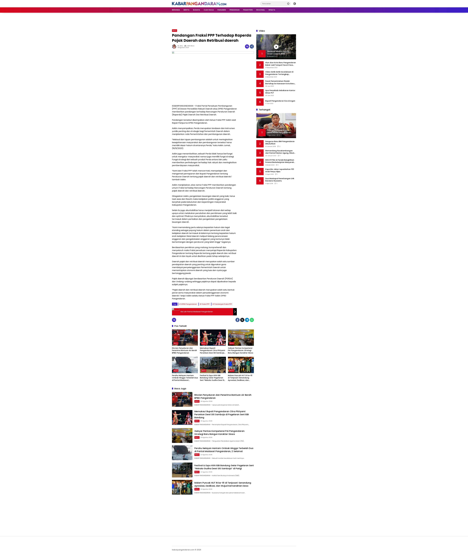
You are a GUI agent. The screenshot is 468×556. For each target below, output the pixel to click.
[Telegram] (247, 320)
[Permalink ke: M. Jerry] (175, 46)
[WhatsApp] (252, 320)
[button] (288, 4)
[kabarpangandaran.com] (199, 3)
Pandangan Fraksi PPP (223, 304)
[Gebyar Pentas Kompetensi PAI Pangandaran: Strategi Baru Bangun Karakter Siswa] (241, 337)
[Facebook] (237, 320)
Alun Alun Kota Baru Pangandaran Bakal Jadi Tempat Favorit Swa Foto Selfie (280, 63)
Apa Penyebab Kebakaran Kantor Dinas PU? (280, 91)
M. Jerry (180, 45)
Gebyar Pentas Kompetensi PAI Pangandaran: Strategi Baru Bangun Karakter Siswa (240, 350)
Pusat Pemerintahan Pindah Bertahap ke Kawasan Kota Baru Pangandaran (279, 82)
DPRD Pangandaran (189, 304)
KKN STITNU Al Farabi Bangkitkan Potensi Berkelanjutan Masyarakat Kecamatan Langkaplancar (280, 161)
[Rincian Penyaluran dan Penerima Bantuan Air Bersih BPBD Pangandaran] (185, 337)
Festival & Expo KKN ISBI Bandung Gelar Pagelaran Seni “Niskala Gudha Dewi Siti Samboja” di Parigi (212, 378)
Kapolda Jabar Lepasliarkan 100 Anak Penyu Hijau (279, 170)
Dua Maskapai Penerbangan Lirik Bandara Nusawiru (279, 179)
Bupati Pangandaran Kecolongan (280, 101)
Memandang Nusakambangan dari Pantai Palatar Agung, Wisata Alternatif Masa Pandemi (280, 152)
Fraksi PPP (206, 304)
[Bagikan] (252, 46)
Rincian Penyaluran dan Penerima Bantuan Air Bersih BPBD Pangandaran (184, 350)
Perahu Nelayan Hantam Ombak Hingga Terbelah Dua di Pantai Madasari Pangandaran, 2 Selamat (185, 378)
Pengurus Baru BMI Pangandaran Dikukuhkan (280, 142)
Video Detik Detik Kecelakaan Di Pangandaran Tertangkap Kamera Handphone (279, 73)
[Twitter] (242, 320)
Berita (174, 30)
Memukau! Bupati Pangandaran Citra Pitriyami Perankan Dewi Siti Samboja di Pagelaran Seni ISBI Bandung (212, 350)
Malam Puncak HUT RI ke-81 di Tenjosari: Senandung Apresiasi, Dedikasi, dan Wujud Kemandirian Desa (240, 378)
